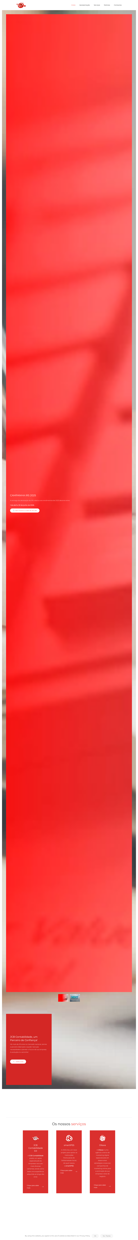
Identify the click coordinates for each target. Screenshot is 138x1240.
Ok (95, 1236)
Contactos (118, 5)
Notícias (107, 5)
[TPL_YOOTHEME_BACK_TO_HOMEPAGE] (21, 5)
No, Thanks (107, 1236)
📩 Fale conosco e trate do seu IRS (25, 510)
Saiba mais (19, 1062)
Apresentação (84, 5)
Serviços (97, 5)
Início (73, 5)
